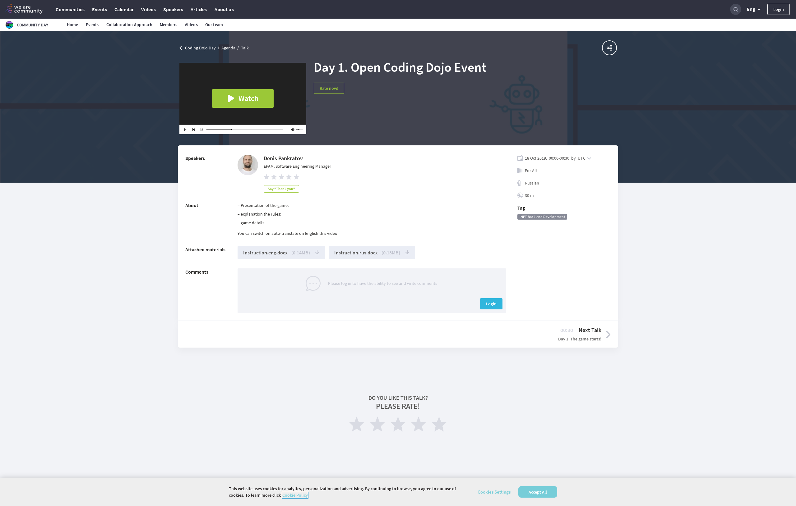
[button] (754, 9)
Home (72, 24)
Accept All (538, 492)
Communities (70, 9)
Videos (148, 9)
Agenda (228, 48)
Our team (214, 24)
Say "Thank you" (281, 188)
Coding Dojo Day (200, 48)
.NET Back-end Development (542, 216)
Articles (199, 9)
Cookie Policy (295, 495)
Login (778, 9)
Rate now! (329, 88)
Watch (248, 98)
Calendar (124, 9)
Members (168, 24)
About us (224, 9)
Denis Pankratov (283, 158)
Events (99, 9)
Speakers (173, 9)
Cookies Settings (494, 492)
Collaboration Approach (129, 24)
